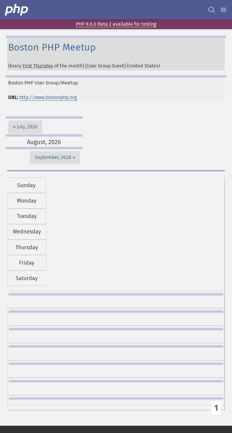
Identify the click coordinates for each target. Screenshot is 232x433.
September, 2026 (53, 157)
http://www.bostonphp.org (48, 97)
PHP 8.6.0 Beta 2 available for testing (116, 24)
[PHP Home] (17, 9)
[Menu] (224, 10)
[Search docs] (211, 10)
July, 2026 (27, 127)
